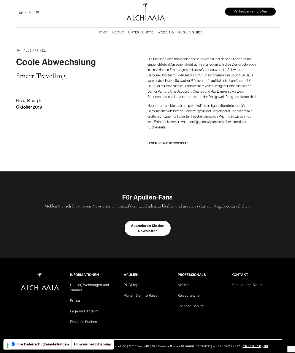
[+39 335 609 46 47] (31, 12)
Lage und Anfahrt (84, 311)
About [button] (118, 32)
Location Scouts (191, 306)
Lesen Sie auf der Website (168, 143)
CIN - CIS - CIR (252, 346)
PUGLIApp (132, 285)
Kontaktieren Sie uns (248, 285)
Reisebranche (189, 295)
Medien (184, 285)
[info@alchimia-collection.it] (38, 12)
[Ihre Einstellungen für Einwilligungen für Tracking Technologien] (7, 345)
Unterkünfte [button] (141, 32)
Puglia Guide (190, 32)
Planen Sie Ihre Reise (140, 295)
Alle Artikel (35, 50)
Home (103, 32)
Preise (75, 300)
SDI (265, 346)
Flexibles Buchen (83, 322)
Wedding (166, 32)
